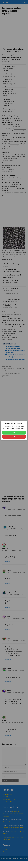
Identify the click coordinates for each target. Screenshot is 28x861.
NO (14, 437)
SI (14, 433)
